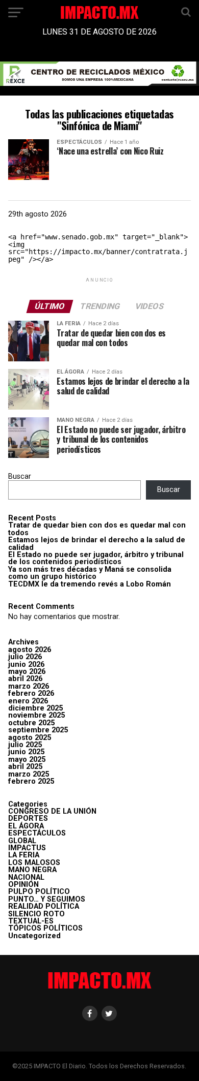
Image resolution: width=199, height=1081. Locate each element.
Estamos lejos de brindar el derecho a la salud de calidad (96, 543)
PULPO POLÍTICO (39, 891)
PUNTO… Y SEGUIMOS (46, 899)
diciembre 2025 (35, 708)
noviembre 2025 (36, 715)
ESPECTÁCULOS (37, 833)
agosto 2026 (29, 649)
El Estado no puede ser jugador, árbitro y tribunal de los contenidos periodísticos (96, 558)
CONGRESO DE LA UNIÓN (52, 811)
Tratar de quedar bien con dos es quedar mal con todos (97, 529)
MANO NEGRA (32, 870)
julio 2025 (25, 744)
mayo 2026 (26, 671)
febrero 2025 (31, 781)
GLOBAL (22, 841)
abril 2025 (25, 766)
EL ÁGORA (26, 826)
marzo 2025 (28, 774)
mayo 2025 (26, 759)
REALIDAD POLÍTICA (43, 906)
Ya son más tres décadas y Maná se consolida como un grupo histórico (89, 573)
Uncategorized (34, 936)
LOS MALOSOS (34, 862)
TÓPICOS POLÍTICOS (45, 928)
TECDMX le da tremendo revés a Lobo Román (89, 584)
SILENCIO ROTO (36, 914)
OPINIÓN (23, 884)
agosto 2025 (29, 737)
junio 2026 (26, 664)
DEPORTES (28, 818)
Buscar (19, 476)
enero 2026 (28, 701)
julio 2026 (25, 657)
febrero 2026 (31, 693)
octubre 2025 (31, 723)
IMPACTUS (27, 848)
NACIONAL (26, 877)
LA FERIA (23, 855)
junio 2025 (26, 752)
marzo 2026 (28, 686)
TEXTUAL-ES (31, 921)
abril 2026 (25, 678)
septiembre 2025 (38, 730)
